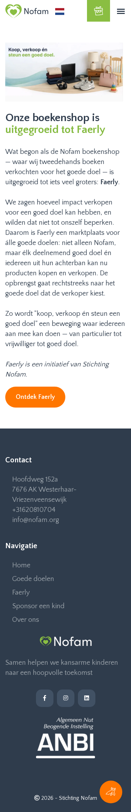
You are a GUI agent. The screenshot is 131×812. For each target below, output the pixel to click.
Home (21, 565)
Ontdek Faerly (35, 397)
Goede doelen (33, 579)
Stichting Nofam (78, 798)
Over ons (25, 620)
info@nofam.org (35, 520)
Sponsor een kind (38, 606)
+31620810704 (34, 510)
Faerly (21, 592)
